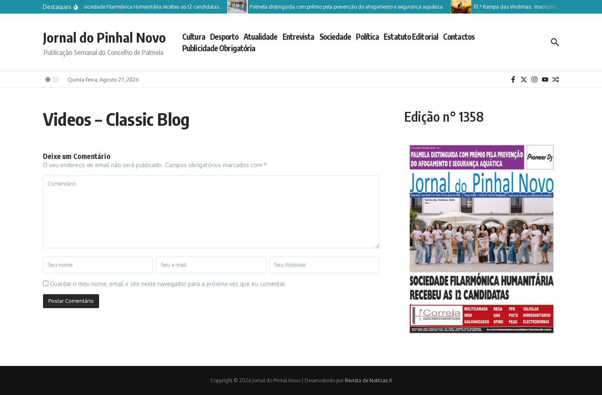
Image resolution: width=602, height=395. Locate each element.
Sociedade (335, 36)
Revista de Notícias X (368, 380)
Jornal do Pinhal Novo (104, 37)
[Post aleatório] (555, 79)
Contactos (459, 36)
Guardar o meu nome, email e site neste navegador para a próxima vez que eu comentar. (168, 283)
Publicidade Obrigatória (218, 48)
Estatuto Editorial (411, 36)
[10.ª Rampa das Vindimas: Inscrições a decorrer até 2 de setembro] (457, 7)
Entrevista (299, 36)
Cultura (193, 36)
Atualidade (261, 36)
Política (367, 36)
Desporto (224, 36)
